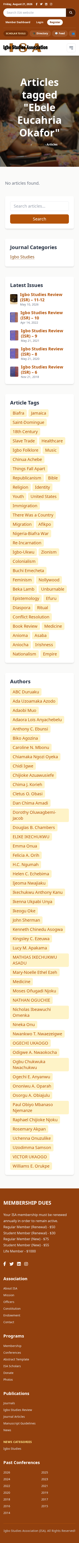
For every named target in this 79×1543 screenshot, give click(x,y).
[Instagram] (51, 4)
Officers (8, 1302)
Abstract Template (16, 1359)
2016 (6, 1506)
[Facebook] (36, 4)
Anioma (20, 635)
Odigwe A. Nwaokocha (35, 1052)
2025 (44, 1472)
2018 (6, 1499)
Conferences (12, 1353)
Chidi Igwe (23, 766)
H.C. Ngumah (26, 864)
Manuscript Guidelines (19, 1423)
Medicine (53, 626)
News (7, 1430)
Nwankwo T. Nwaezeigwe (37, 1034)
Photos (8, 1379)
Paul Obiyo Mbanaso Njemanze (33, 1107)
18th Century (25, 431)
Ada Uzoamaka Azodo (34, 701)
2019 (44, 1493)
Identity (42, 487)
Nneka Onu (24, 1024)
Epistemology (26, 598)
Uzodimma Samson (32, 1147)
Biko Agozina (25, 738)
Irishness (44, 644)
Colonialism (24, 561)
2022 (6, 1486)
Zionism (49, 552)
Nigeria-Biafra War (31, 533)
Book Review (25, 626)
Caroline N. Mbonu (31, 747)
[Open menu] (71, 47)
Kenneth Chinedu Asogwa (38, 929)
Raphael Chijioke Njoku (35, 1120)
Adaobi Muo (24, 710)
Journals (38, 144)
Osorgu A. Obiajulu (31, 1095)
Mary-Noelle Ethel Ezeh (35, 972)
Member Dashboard (17, 22)
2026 (6, 1472)
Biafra (18, 413)
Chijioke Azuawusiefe (33, 775)
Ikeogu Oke (24, 911)
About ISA (10, 1288)
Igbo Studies (22, 257)
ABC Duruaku (26, 692)
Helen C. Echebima (31, 874)
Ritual (42, 607)
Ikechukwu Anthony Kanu (38, 892)
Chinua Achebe (27, 459)
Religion (20, 487)
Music (51, 450)
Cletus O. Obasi (28, 794)
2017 (44, 1499)
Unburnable (52, 589)
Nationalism (24, 654)
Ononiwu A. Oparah (32, 1086)
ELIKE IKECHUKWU (31, 837)
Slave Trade (24, 441)
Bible (53, 478)
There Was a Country (33, 515)
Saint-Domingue (28, 422)
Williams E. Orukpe (31, 1166)
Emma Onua (25, 846)
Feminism (22, 580)
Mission (8, 1295)
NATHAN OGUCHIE (31, 1000)
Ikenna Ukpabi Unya (32, 901)
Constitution (12, 1309)
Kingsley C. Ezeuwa (31, 938)
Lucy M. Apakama (30, 948)
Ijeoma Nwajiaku (29, 883)
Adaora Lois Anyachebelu (37, 719)
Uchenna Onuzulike (32, 1138)
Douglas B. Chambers (34, 827)
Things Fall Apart (29, 468)
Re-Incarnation (27, 543)
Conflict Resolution (31, 617)
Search (39, 219)
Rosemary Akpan (29, 1129)
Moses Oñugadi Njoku (34, 991)
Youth (18, 496)
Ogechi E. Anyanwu (31, 1077)
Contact (8, 1322)
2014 (6, 1513)
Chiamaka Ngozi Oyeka (35, 756)
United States (44, 496)
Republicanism (27, 478)
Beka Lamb (23, 589)
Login (39, 22)
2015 (44, 1506)
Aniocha (20, 644)
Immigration (25, 506)
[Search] (71, 12)
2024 (6, 1479)
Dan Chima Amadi (30, 803)
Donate (8, 1373)
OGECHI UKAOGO (30, 1043)
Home (26, 144)
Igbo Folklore (25, 450)
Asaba (41, 635)
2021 (44, 1486)
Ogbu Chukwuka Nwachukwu (29, 1064)
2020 (6, 1493)
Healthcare (52, 441)
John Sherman (26, 920)
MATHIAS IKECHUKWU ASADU (35, 960)
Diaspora (21, 607)
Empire (50, 654)
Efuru (51, 598)
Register (55, 22)
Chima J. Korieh (27, 784)
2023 (44, 1479)
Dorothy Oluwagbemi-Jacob (34, 815)
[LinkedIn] (46, 4)
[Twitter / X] (41, 4)
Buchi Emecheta (28, 570)
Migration (22, 524)
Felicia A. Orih (26, 855)
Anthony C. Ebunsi (30, 729)
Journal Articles (14, 1417)
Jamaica (38, 413)
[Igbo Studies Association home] (25, 47)
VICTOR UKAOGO (30, 1157)
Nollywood (49, 580)
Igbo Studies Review (17, 1410)
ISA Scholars (12, 1366)
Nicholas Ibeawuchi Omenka (32, 1012)
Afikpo (44, 524)
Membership (12, 1346)
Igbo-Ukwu (23, 552)
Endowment (11, 1315)
